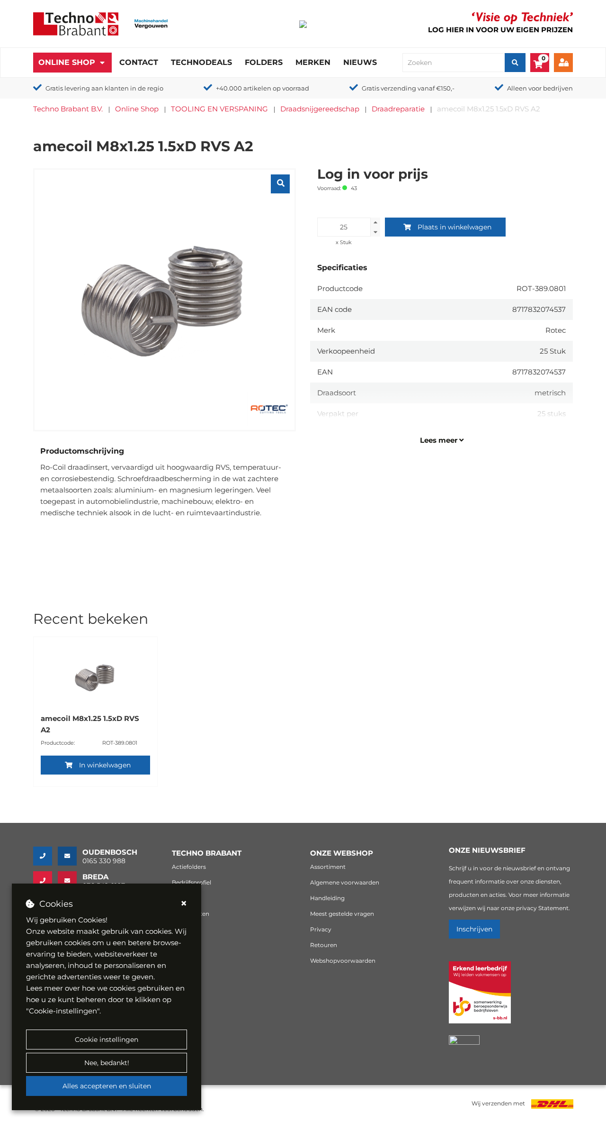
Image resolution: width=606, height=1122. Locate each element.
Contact (138, 62)
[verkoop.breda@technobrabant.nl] (70, 880)
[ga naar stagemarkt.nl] (480, 997)
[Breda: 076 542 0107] (45, 880)
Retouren (323, 945)
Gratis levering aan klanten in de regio (104, 88)
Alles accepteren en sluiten (106, 1086)
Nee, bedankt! (106, 1062)
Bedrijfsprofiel (191, 882)
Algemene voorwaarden (344, 882)
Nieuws (360, 62)
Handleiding (327, 898)
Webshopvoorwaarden (342, 960)
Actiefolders (189, 866)
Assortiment (328, 866)
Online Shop (66, 62)
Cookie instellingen (106, 1039)
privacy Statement (542, 908)
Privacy (320, 929)
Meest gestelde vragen (342, 913)
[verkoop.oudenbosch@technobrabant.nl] (70, 856)
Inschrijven (474, 929)
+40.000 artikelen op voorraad (262, 88)
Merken (312, 62)
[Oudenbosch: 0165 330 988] (45, 856)
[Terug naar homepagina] (75, 22)
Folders (264, 62)
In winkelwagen (105, 765)
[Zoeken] (515, 62)
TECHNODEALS (201, 62)
